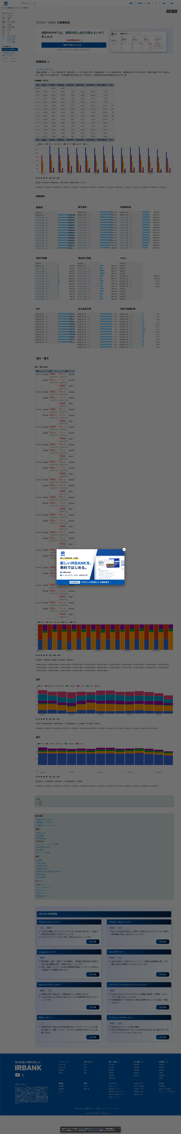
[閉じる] (124, 549)
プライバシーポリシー (98, 1128)
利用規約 (86, 1128)
